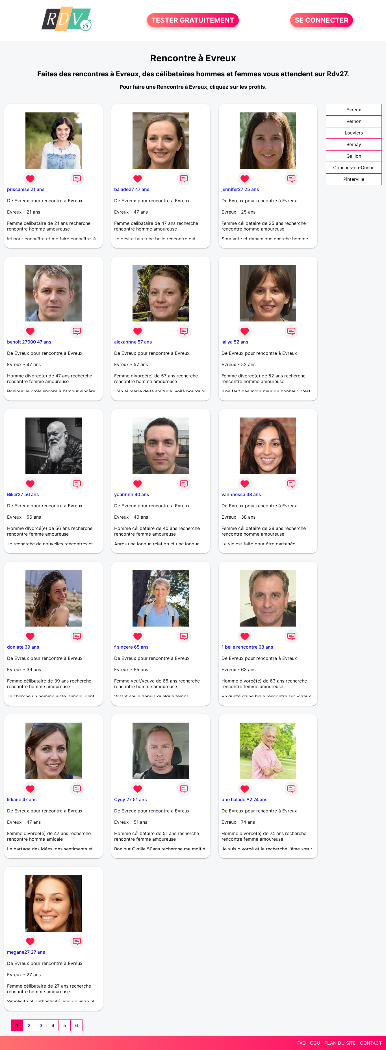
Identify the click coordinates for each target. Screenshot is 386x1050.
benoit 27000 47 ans (29, 342)
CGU (315, 1043)
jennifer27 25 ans (240, 189)
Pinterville (353, 179)
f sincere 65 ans (131, 647)
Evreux (353, 109)
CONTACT (371, 1043)
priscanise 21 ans (26, 189)
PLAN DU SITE (340, 1043)
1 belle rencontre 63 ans (247, 647)
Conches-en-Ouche (353, 167)
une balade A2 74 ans (245, 799)
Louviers (354, 133)
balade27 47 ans (131, 189)
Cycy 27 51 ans (130, 799)
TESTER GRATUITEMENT (192, 20)
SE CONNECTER (321, 20)
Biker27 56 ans (23, 494)
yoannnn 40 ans (131, 494)
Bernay (353, 144)
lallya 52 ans (235, 342)
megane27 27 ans (26, 952)
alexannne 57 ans (133, 342)
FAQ (301, 1043)
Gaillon (353, 156)
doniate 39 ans (23, 647)
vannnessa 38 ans (241, 494)
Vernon (353, 121)
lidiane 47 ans (22, 799)
